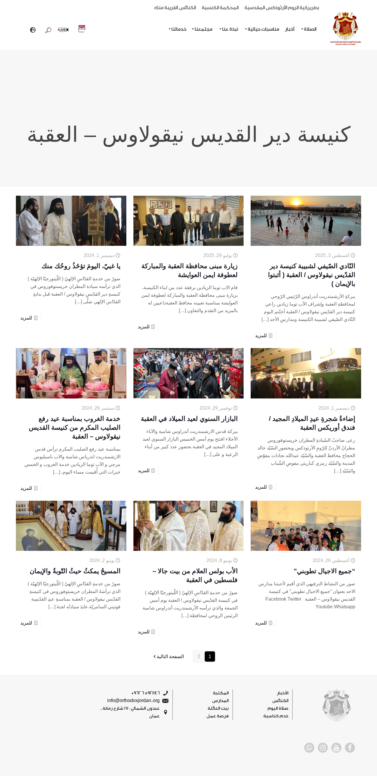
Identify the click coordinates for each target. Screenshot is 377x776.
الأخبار (282, 693)
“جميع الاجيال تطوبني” (324, 571)
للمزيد (261, 335)
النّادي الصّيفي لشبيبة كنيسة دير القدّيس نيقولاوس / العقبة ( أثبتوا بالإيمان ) (311, 274)
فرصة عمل (217, 716)
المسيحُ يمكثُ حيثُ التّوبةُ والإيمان (75, 571)
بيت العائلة (218, 708)
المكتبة (221, 693)
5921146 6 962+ (145, 693)
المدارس (220, 700)
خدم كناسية (275, 716)
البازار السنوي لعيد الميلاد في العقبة (189, 418)
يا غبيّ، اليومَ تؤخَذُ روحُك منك (81, 266)
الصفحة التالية (170, 656)
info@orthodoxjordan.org (133, 700)
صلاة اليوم (277, 708)
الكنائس (280, 700)
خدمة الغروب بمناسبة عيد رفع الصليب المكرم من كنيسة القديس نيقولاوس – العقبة (74, 427)
